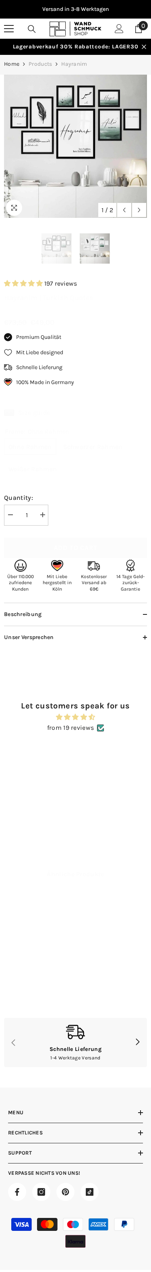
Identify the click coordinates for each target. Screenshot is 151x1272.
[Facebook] (17, 1192)
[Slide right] (137, 1042)
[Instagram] (41, 1192)
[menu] (9, 28)
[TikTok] (90, 1192)
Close (144, 47)
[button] (124, 210)
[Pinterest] (65, 1192)
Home (11, 64)
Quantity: (18, 497)
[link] (39, 991)
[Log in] (119, 28)
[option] (75, 9)
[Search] (32, 29)
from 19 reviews (70, 727)
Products (40, 64)
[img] (75, 717)
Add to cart (75, 547)
